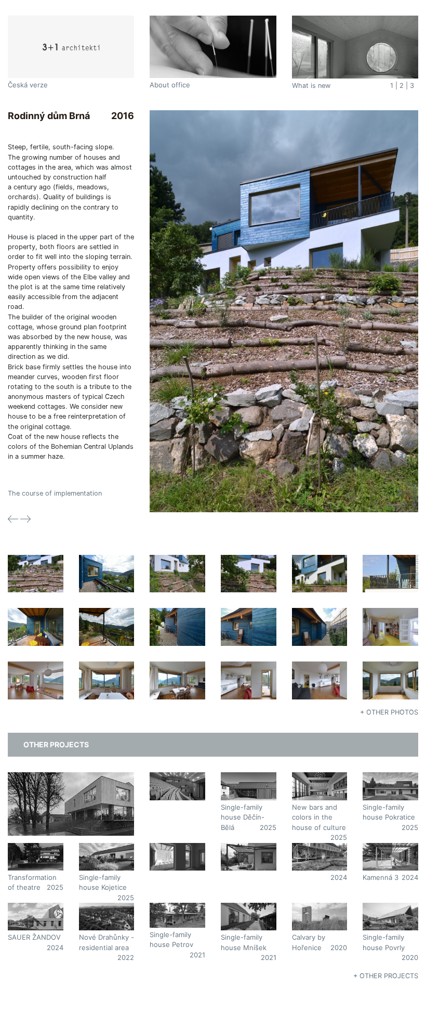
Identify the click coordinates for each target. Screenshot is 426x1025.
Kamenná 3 (380, 877)
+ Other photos (389, 712)
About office (170, 85)
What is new (311, 85)
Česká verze (28, 85)
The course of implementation (55, 493)
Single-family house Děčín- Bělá (242, 817)
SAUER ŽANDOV (34, 937)
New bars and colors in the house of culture (319, 817)
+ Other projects (385, 976)
